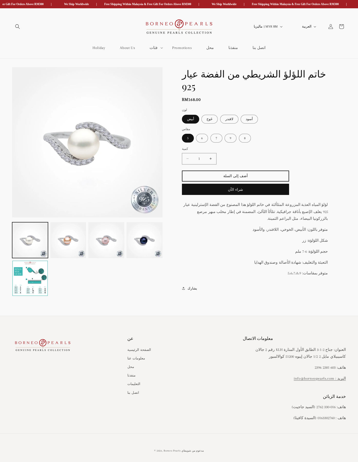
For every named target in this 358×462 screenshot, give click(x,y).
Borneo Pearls (172, 450)
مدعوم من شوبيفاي (192, 450)
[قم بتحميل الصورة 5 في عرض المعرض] (30, 278)
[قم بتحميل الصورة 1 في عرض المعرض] (30, 240)
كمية (185, 149)
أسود (249, 119)
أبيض (190, 119)
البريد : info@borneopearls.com (320, 378)
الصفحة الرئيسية (139, 349)
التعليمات (133, 384)
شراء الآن (235, 190)
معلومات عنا (136, 358)
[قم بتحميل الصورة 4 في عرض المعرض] (144, 240)
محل (130, 366)
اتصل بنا (133, 392)
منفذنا (131, 375)
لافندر (229, 119)
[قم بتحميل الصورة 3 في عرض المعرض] (106, 240)
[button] (17, 26)
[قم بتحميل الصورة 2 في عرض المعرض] (68, 240)
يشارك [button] (192, 288)
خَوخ (210, 119)
